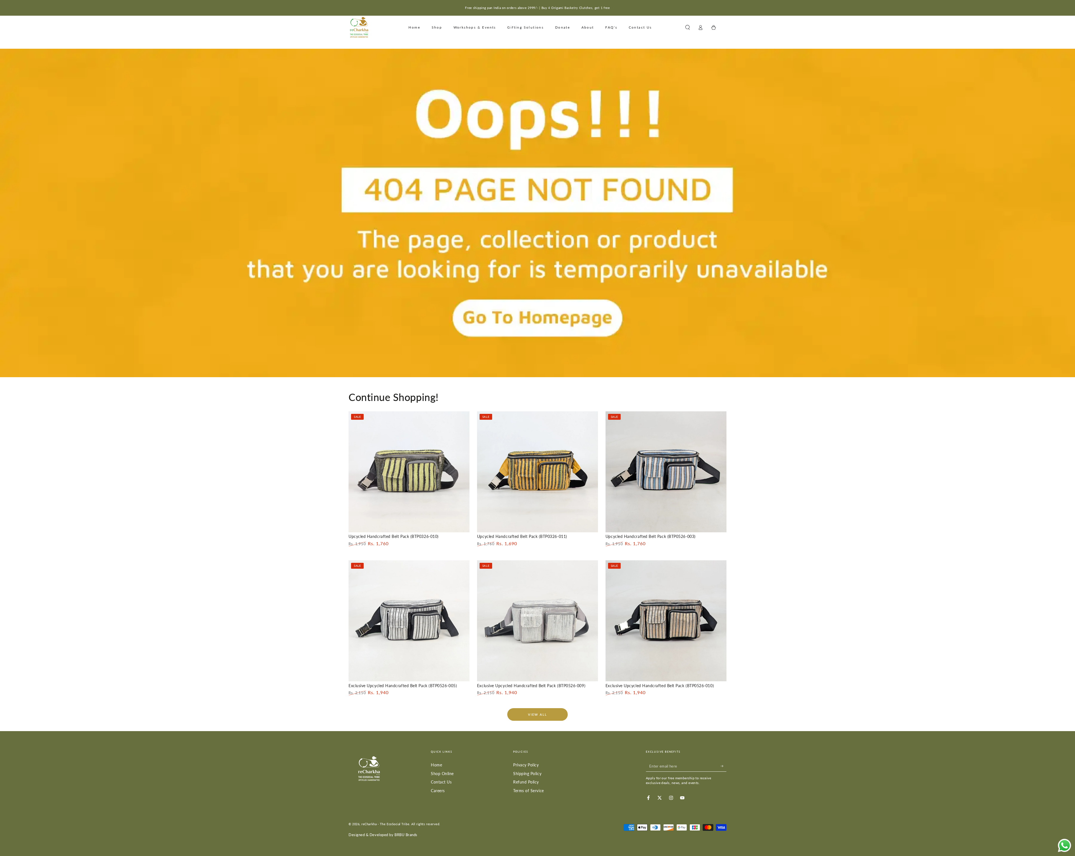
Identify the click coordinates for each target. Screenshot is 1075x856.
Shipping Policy (527, 773)
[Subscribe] (723, 766)
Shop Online (442, 773)
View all (537, 714)
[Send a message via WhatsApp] (1064, 845)
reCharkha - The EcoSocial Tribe (385, 824)
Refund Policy (526, 782)
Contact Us (441, 782)
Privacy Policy (526, 764)
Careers (438, 790)
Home (436, 764)
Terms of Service (528, 790)
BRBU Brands (405, 835)
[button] (687, 27)
